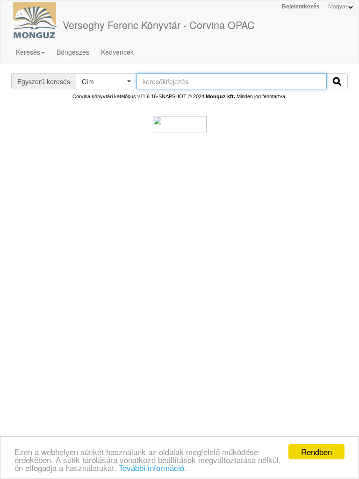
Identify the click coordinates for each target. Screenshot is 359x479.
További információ (151, 467)
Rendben (316, 451)
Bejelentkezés (301, 6)
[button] (106, 81)
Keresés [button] (28, 52)
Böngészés (73, 52)
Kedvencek (117, 52)
